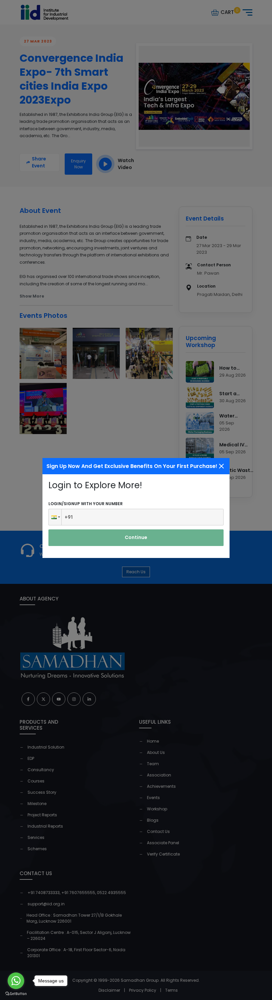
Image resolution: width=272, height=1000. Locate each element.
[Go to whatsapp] (16, 980)
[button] (55, 517)
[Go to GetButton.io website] (16, 993)
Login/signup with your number (85, 503)
